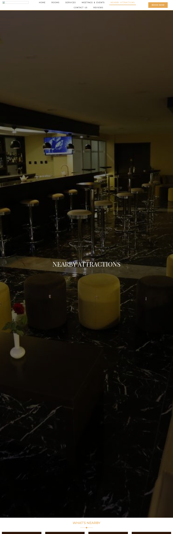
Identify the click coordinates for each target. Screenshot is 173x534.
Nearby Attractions (123, 2)
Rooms (55, 2)
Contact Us (80, 7)
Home (42, 2)
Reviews (98, 7)
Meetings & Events (93, 2)
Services (70, 2)
